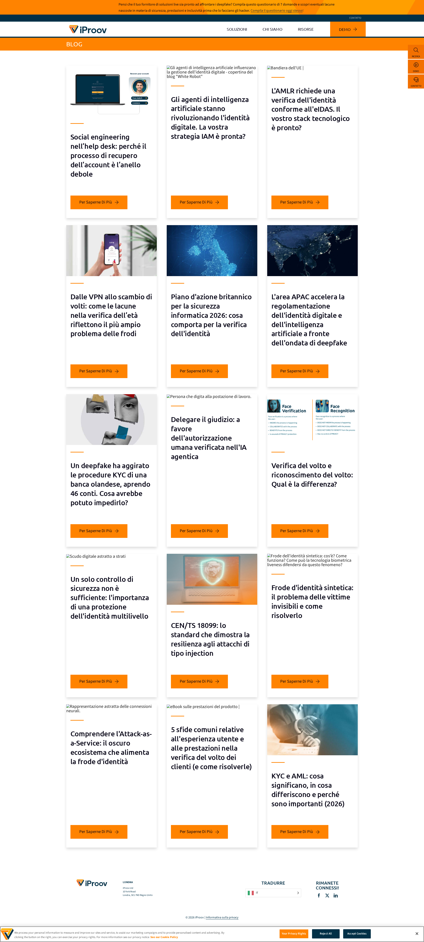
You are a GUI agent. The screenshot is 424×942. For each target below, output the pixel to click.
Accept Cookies (357, 934)
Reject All (326, 934)
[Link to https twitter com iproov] (327, 895)
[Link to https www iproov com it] (87, 26)
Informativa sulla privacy (222, 917)
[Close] (417, 933)
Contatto (416, 86)
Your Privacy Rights (294, 934)
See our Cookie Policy (164, 937)
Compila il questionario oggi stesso (277, 10)
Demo (416, 71)
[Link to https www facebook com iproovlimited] (319, 895)
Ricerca (416, 56)
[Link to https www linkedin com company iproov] (336, 895)
